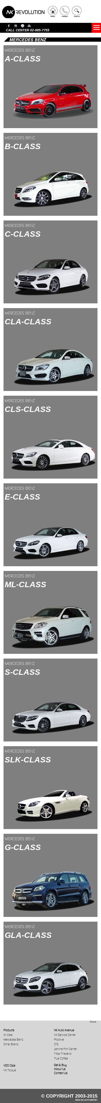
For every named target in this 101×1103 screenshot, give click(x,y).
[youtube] (29, 26)
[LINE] (22, 26)
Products (9, 1030)
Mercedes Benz (13, 1039)
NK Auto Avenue (64, 1030)
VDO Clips (9, 1065)
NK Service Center (65, 1034)
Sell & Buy (60, 1064)
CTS (56, 1044)
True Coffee (61, 1058)
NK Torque (10, 1070)
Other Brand (11, 1044)
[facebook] (9, 26)
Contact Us (60, 1073)
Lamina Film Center (65, 1048)
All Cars (8, 1034)
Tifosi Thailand (62, 1053)
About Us (60, 1068)
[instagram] (16, 26)
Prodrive (59, 1039)
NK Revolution (23, 12)
